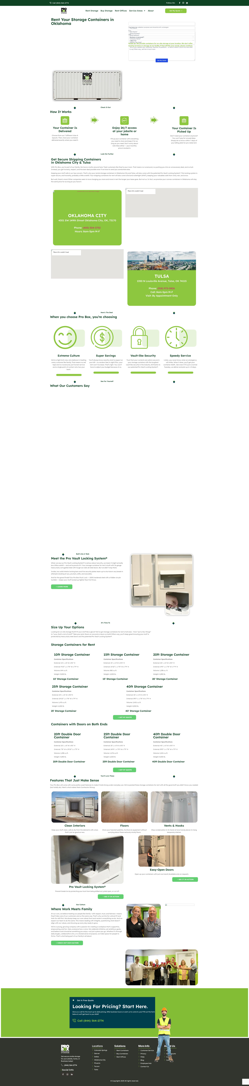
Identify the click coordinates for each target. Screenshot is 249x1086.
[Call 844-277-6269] (74, 1020)
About (151, 10)
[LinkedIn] (71, 1074)
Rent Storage (91, 10)
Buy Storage (107, 10)
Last (129, 34)
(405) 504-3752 (92, 227)
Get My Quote (161, 60)
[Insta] (67, 1074)
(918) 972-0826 (166, 288)
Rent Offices (121, 10)
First (129, 31)
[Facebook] (179, 2)
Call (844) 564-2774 (90, 1020)
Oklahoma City (87, 215)
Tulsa (162, 276)
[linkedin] (186, 2)
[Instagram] (182, 2)
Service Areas (136, 10)
